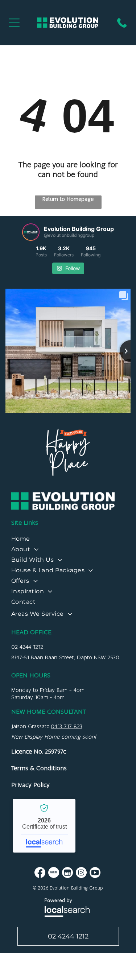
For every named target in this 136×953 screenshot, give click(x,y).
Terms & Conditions (39, 768)
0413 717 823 (66, 726)
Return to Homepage (68, 199)
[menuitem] (68, 540)
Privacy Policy (30, 784)
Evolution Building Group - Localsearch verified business (44, 826)
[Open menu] (14, 22)
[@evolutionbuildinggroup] (31, 232)
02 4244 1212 (27, 647)
